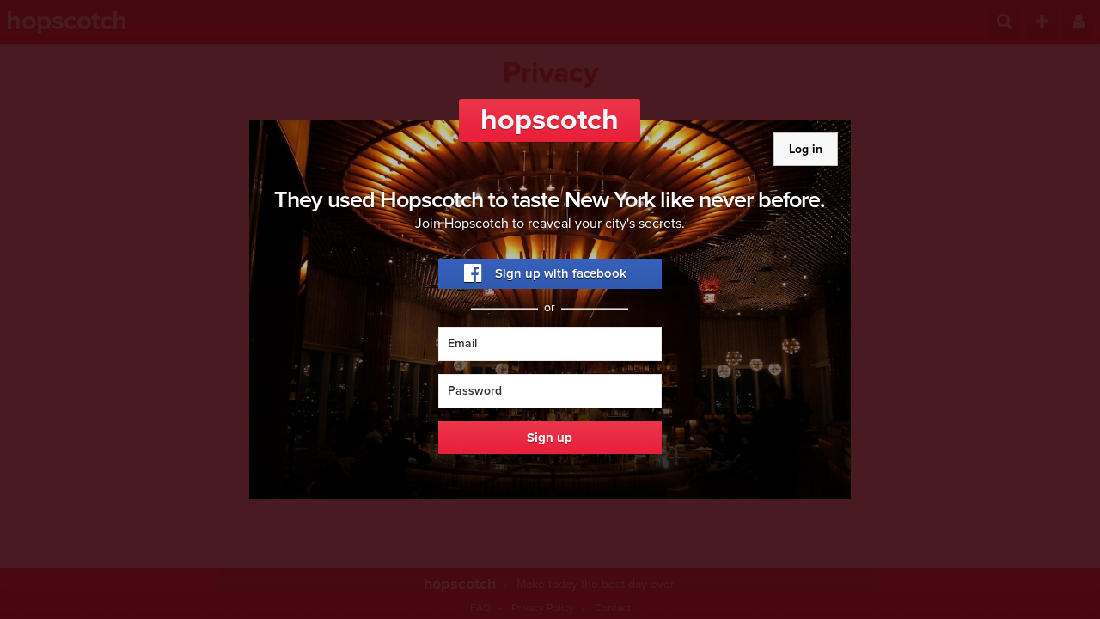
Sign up (549, 437)
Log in (805, 149)
